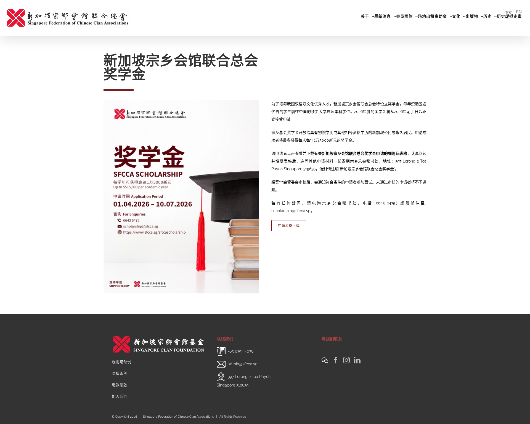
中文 (508, 12)
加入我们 (119, 396)
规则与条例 (121, 362)
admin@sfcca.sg (243, 364)
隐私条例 (119, 373)
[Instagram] (346, 360)
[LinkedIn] (357, 360)
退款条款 (119, 385)
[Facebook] (335, 360)
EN (519, 12)
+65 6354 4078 (240, 351)
